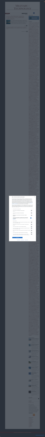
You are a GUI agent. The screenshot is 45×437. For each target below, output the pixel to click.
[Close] (34, 197)
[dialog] (22, 218)
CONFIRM (17, 237)
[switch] (31, 210)
